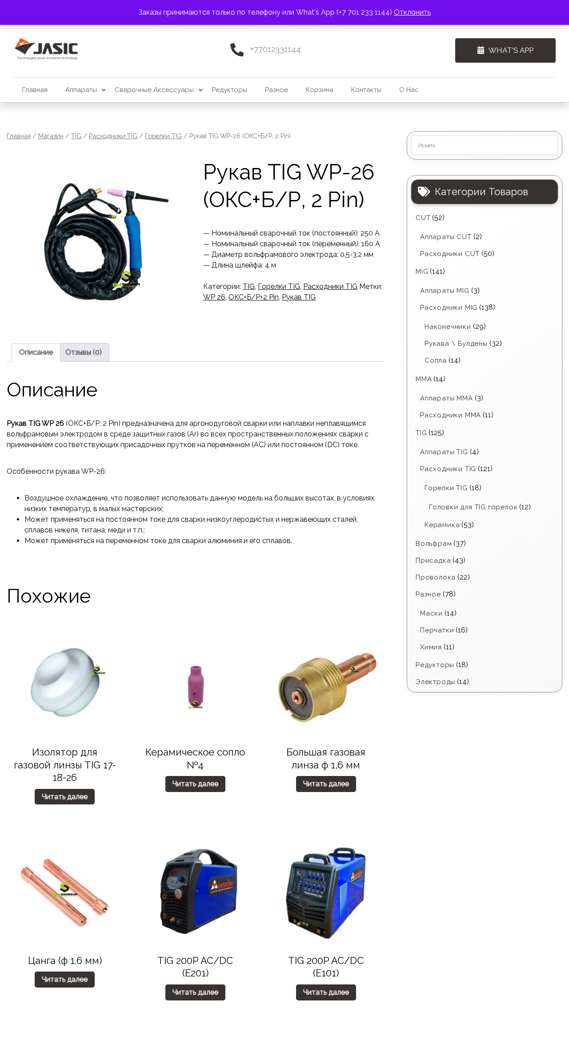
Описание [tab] (36, 352)
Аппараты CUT (446, 237)
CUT (423, 218)
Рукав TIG (299, 297)
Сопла (436, 360)
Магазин (51, 136)
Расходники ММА (450, 415)
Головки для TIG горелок (473, 507)
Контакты (366, 90)
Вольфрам (434, 544)
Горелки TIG (163, 136)
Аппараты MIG (444, 291)
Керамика (442, 525)
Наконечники (448, 327)
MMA (424, 379)
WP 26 (214, 297)
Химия (431, 647)
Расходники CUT (450, 254)
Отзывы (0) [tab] (83, 352)
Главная (35, 90)
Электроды (435, 682)
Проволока (436, 577)
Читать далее (65, 796)
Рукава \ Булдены (456, 344)
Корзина (319, 90)
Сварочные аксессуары (154, 90)
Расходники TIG (113, 136)
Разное (276, 90)
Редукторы (229, 90)
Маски (431, 613)
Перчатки (437, 630)
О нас (409, 90)
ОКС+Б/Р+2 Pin (253, 297)
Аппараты (81, 90)
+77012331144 (275, 49)
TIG (76, 136)
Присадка (433, 560)
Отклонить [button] (412, 12)
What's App (511, 50)
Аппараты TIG (444, 452)
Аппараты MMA (446, 398)
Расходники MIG (448, 308)
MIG (422, 272)
